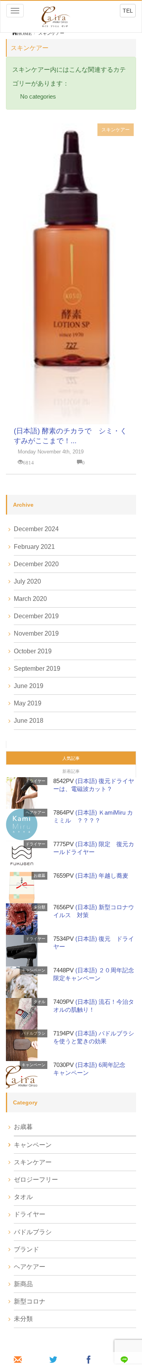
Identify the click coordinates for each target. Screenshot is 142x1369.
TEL (128, 10)
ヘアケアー (35, 812)
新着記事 (71, 771)
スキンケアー (115, 129)
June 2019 (28, 686)
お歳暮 (39, 875)
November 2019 (36, 633)
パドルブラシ (33, 1033)
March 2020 (30, 598)
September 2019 (37, 668)
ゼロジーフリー (36, 1179)
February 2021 (34, 546)
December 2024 (36, 529)
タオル (39, 1002)
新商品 (23, 1284)
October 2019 (33, 651)
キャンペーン (33, 970)
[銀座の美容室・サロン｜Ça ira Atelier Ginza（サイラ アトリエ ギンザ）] (55, 16)
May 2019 (27, 703)
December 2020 (36, 564)
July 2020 (27, 581)
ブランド (26, 1249)
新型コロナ (29, 1301)
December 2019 (36, 616)
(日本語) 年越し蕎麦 (101, 875)
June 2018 (28, 720)
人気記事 (71, 758)
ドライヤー (35, 781)
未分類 (39, 907)
